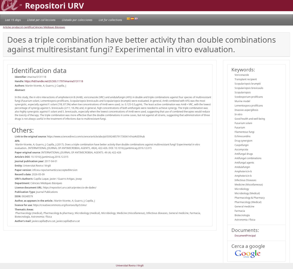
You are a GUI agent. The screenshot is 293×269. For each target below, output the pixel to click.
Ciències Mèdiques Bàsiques (49, 27)
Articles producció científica (18, 27)
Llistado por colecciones (77, 20)
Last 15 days (13, 20)
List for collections (110, 20)
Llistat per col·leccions (41, 20)
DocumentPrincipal (245, 235)
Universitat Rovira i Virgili (130, 265)
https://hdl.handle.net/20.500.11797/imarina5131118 (54, 81)
